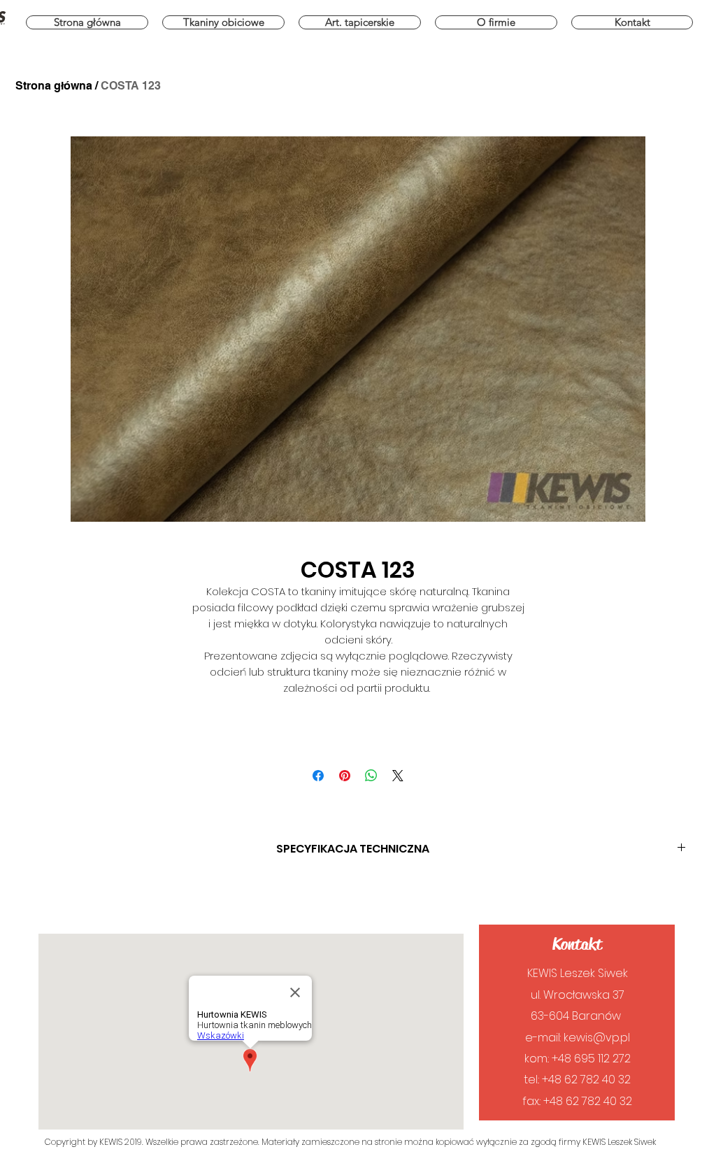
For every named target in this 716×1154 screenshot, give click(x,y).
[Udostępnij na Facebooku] (318, 775)
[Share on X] (397, 775)
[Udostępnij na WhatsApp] (371, 775)
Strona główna (53, 85)
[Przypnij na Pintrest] (344, 775)
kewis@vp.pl (597, 1038)
